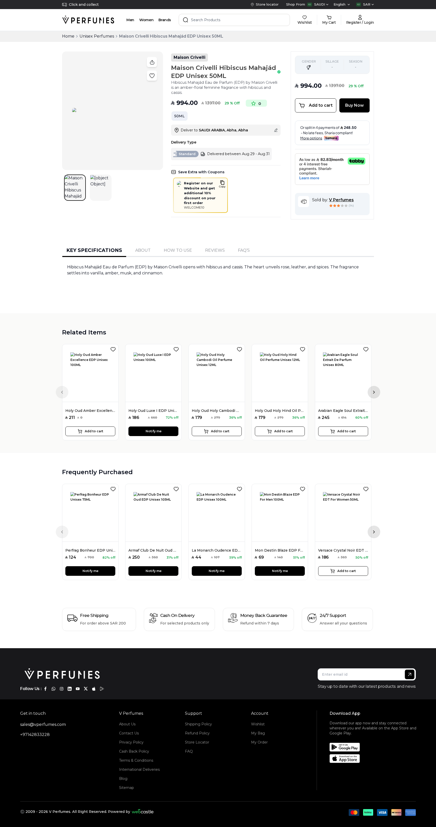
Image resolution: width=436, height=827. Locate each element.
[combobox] (318, 4)
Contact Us (129, 733)
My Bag (258, 733)
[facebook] (45, 689)
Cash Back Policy (134, 751)
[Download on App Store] (374, 758)
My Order (259, 742)
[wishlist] (114, 348)
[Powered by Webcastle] (143, 811)
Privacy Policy (131, 742)
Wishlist (258, 724)
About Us (127, 724)
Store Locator (197, 742)
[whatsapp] (53, 689)
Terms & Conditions (136, 760)
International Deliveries (139, 769)
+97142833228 (35, 734)
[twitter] (86, 689)
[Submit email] (410, 674)
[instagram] (62, 689)
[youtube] (78, 689)
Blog (123, 778)
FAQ (189, 751)
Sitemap (126, 787)
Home (68, 36)
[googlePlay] (102, 689)
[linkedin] (70, 689)
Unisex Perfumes (96, 36)
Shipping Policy (198, 724)
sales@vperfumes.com (43, 724)
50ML (179, 116)
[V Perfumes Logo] (88, 20)
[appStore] (94, 689)
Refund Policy (197, 733)
